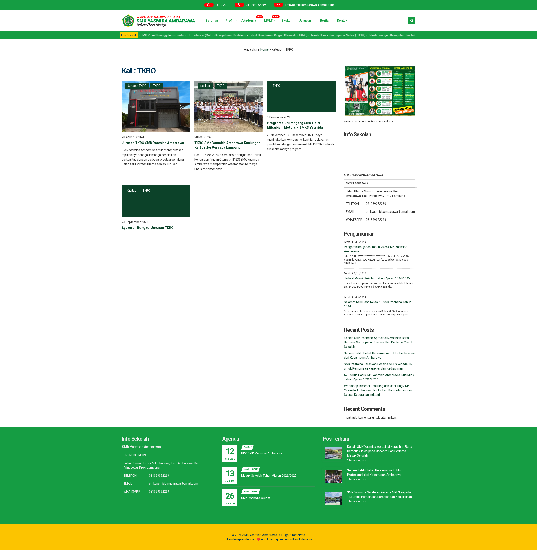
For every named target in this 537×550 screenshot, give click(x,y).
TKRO (156, 85)
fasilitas (205, 85)
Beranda (212, 20)
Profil (229, 20)
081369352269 (256, 5)
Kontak (342, 20)
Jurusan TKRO (136, 85)
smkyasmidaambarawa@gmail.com (309, 5)
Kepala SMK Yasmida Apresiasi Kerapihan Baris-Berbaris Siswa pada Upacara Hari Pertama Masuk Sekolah (378, 342)
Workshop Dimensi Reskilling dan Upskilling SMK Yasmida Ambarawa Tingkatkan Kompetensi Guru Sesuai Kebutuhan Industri (378, 390)
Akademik (251, 19)
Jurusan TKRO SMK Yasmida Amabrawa (153, 143)
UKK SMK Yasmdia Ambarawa (261, 453)
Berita (324, 20)
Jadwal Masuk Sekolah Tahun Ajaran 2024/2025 (377, 278)
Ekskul (286, 20)
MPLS (271, 19)
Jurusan (305, 20)
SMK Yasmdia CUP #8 (256, 498)
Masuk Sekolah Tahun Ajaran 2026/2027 (268, 475)
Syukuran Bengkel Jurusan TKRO (148, 228)
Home (264, 49)
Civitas (131, 190)
